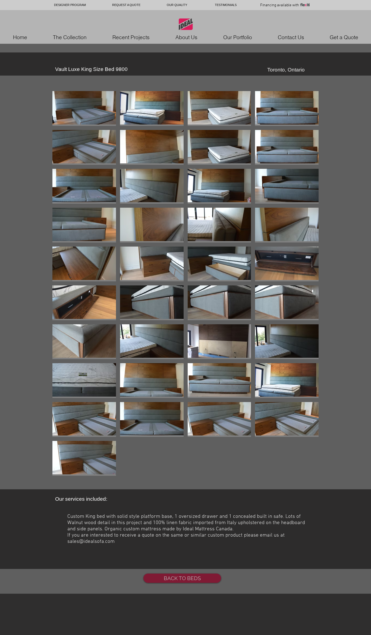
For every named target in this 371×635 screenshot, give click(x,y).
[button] (84, 108)
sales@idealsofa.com (91, 541)
